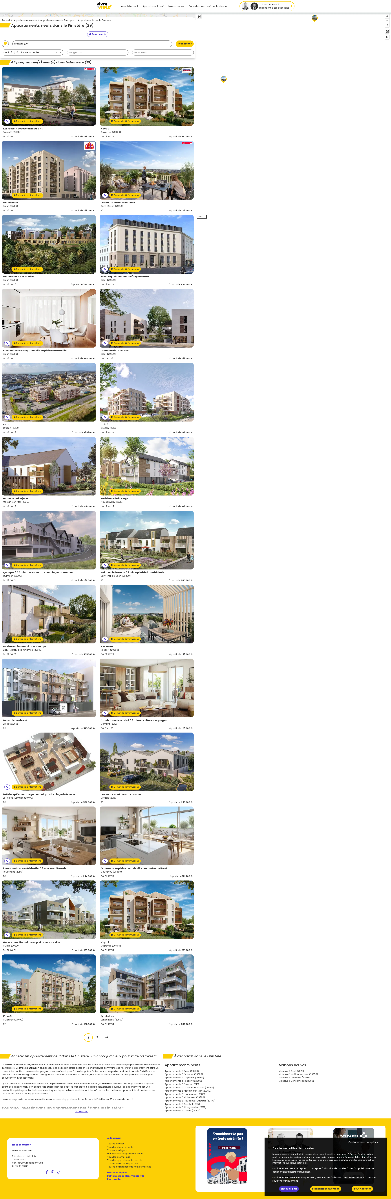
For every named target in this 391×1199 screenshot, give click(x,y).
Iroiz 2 (104, 424)
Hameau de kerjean (15, 498)
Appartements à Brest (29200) (182, 1071)
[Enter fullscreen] (387, 31)
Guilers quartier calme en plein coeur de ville (31, 942)
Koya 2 (105, 128)
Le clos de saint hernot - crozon (121, 794)
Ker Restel (107, 646)
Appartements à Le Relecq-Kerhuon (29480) (189, 1087)
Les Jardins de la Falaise (18, 276)
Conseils (200, 6)
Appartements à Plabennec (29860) (185, 1097)
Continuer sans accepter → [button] (363, 1142)
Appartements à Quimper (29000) (184, 1074)
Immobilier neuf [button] (130, 6)
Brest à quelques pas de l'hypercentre (125, 276)
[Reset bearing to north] (387, 25)
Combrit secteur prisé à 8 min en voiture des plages (134, 720)
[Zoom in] (387, 16)
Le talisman (10, 202)
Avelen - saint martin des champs (24, 646)
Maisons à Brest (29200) (292, 1071)
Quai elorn (107, 1016)
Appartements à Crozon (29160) (183, 1084)
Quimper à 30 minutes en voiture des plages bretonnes (38, 572)
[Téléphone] (7, 121)
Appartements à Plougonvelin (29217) (185, 1107)
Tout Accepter (362, 1188)
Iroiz (6, 424)
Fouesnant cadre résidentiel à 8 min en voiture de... (35, 868)
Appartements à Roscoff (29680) (183, 1080)
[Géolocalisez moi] (5, 44)
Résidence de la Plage (114, 498)
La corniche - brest (15, 720)
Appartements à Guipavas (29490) (184, 1077)
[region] (293, 116)
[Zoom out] (387, 20)
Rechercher (185, 43)
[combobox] (32, 52)
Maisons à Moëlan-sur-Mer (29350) (298, 1074)
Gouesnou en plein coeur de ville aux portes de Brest (134, 868)
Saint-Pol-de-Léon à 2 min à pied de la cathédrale (132, 572)
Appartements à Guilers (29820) (183, 1110)
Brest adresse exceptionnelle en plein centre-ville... (35, 350)
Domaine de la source (114, 350)
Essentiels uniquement (325, 1188)
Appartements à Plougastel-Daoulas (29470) (190, 1100)
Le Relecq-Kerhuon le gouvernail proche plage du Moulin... (40, 794)
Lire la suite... (81, 1111)
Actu (220, 6)
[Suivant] (107, 1037)
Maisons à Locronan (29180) (294, 1077)
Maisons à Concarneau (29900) (296, 1080)
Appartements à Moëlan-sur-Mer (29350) (188, 1090)
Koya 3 (7, 1016)
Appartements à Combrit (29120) (183, 1104)
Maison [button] (176, 6)
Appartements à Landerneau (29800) (185, 1094)
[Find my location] (387, 37)
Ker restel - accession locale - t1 (23, 128)
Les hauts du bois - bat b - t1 (118, 202)
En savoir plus (289, 1188)
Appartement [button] (153, 6)
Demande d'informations (28, 121)
